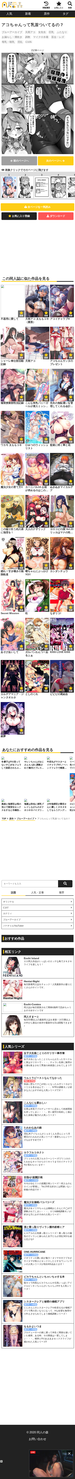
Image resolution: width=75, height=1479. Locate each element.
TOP (4, 818)
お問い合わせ (37, 1439)
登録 (46, 316)
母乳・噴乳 (8, 41)
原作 (47, 13)
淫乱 (20, 41)
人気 (9, 13)
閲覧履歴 (46, 8)
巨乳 (51, 32)
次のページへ (54, 160)
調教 (27, 37)
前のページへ (21, 160)
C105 (28, 41)
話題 (13, 892)
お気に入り (58, 8)
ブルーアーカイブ (12, 32)
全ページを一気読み (39, 206)
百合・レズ (57, 37)
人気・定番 (37, 892)
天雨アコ (30, 32)
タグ (65, 13)
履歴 (61, 892)
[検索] (65, 883)
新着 (28, 13)
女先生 (42, 32)
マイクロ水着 (40, 37)
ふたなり (62, 32)
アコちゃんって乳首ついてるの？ (53, 818)
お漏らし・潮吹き (12, 37)
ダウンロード (57, 215)
